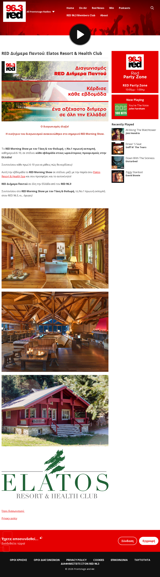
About (104, 15)
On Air (83, 8)
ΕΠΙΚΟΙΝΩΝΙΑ (119, 560)
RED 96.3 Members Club (81, 15)
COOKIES (98, 560)
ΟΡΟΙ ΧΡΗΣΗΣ (18, 560)
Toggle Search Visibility (152, 8)
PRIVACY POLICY (76, 560)
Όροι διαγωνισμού (13, 511)
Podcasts (124, 8)
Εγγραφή (148, 541)
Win (111, 8)
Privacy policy (9, 518)
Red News (98, 8)
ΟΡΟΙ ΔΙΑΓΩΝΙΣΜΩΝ (47, 560)
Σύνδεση (127, 541)
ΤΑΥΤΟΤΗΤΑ (142, 560)
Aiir (93, 568)
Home (70, 8)
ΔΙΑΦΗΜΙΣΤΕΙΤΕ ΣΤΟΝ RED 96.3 (80, 563)
